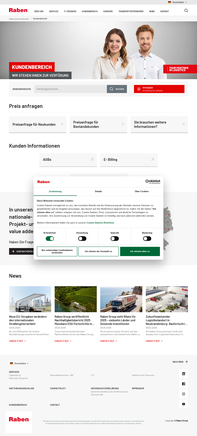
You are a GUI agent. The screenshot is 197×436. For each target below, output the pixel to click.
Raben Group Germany (19, 18)
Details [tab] (98, 191)
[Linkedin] (183, 373)
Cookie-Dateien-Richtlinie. (101, 222)
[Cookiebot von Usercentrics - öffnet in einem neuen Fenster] (147, 182)
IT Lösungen (70, 11)
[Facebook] (183, 384)
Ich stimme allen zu (140, 251)
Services (53, 11)
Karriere (108, 11)
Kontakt (164, 11)
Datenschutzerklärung (105, 388)
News (152, 11)
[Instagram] (183, 394)
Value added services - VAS (61, 375)
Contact (55, 404)
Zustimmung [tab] (55, 191)
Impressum (138, 388)
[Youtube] (183, 404)
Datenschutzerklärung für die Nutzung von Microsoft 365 (109, 393)
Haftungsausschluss (21, 388)
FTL (92, 375)
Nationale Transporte (18, 378)
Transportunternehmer (131, 11)
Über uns (38, 11)
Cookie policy (58, 388)
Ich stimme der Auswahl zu (98, 251)
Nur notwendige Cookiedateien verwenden (57, 251)
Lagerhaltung (15, 375)
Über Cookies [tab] (142, 191)
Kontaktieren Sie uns (29, 251)
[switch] (82, 238)
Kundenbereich (90, 11)
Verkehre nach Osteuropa (143, 375)
